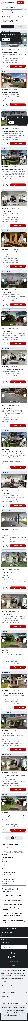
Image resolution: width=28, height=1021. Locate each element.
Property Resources (6, 1000)
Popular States (5, 996)
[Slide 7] (17, 204)
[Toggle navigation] (25, 2)
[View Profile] (14, 31)
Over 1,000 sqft (5, 881)
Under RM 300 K (14, 867)
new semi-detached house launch (13, 850)
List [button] (8, 26)
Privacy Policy (7, 1012)
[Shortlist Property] (24, 35)
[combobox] (13, 7)
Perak (7, 859)
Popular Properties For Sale (8, 989)
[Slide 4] (15, 525)
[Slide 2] (11, 45)
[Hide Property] (21, 35)
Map (21, 26)
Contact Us (4, 936)
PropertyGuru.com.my (6, 970)
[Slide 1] (10, 45)
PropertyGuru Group (6, 932)
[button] (2, 16)
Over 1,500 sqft (13, 881)
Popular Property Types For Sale (9, 1003)
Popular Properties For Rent (8, 992)
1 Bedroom (9, 874)
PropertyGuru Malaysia (7, 985)
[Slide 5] (16, 525)
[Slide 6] (16, 45)
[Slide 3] (12, 45)
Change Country (5, 939)
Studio (3, 874)
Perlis (3, 859)
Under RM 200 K (5, 867)
